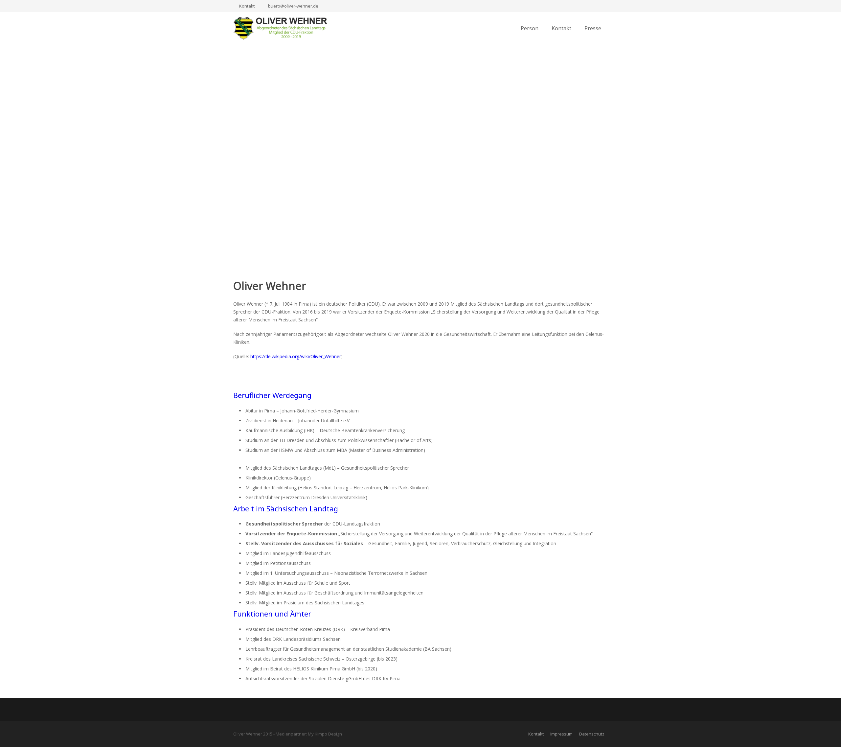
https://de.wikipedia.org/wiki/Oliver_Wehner (295, 356)
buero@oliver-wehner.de (293, 6)
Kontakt (247, 6)
